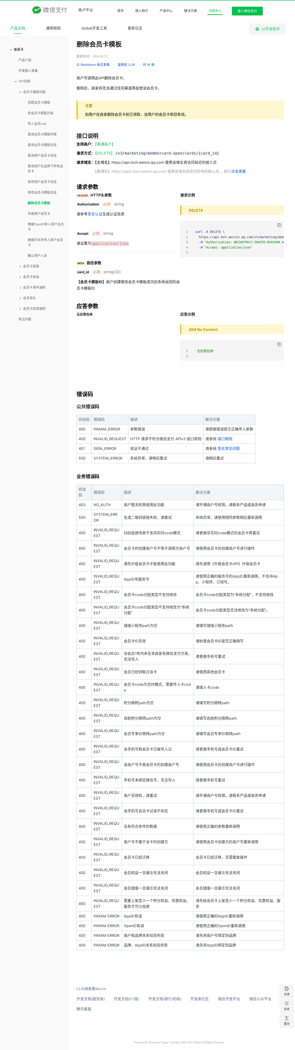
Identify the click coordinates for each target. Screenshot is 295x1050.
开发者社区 (199, 999)
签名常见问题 (229, 448)
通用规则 (53, 28)
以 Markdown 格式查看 (93, 64)
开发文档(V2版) (126, 999)
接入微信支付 (247, 11)
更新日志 (135, 28)
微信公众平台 (260, 999)
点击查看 (238, 171)
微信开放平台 (229, 999)
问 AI (146, 64)
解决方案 (190, 10)
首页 (120, 10)
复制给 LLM (126, 64)
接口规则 (225, 438)
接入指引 (141, 10)
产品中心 (166, 10)
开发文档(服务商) (91, 999)
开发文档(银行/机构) (164, 999)
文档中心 (215, 10)
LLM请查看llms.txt (91, 989)
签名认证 (95, 214)
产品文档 (17, 28)
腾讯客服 (84, 1009)
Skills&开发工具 (94, 28)
